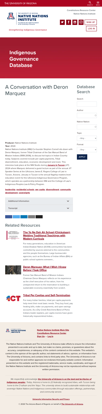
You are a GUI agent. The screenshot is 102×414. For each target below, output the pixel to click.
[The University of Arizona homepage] (22, 3)
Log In (91, 28)
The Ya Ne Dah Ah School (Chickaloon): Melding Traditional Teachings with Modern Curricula (46, 235)
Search (80, 99)
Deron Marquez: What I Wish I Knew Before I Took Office (44, 268)
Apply (82, 157)
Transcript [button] (12, 208)
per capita (40, 189)
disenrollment (52, 189)
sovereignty (24, 192)
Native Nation (83, 121)
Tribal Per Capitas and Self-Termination (46, 295)
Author (80, 110)
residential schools (25, 189)
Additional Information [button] (18, 201)
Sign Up (90, 22)
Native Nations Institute (84, 13)
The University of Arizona (72, 404)
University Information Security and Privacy (51, 399)
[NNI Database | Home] (27, 22)
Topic (79, 133)
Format (80, 144)
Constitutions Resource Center (81, 10)
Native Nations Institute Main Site (53, 330)
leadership (10, 189)
